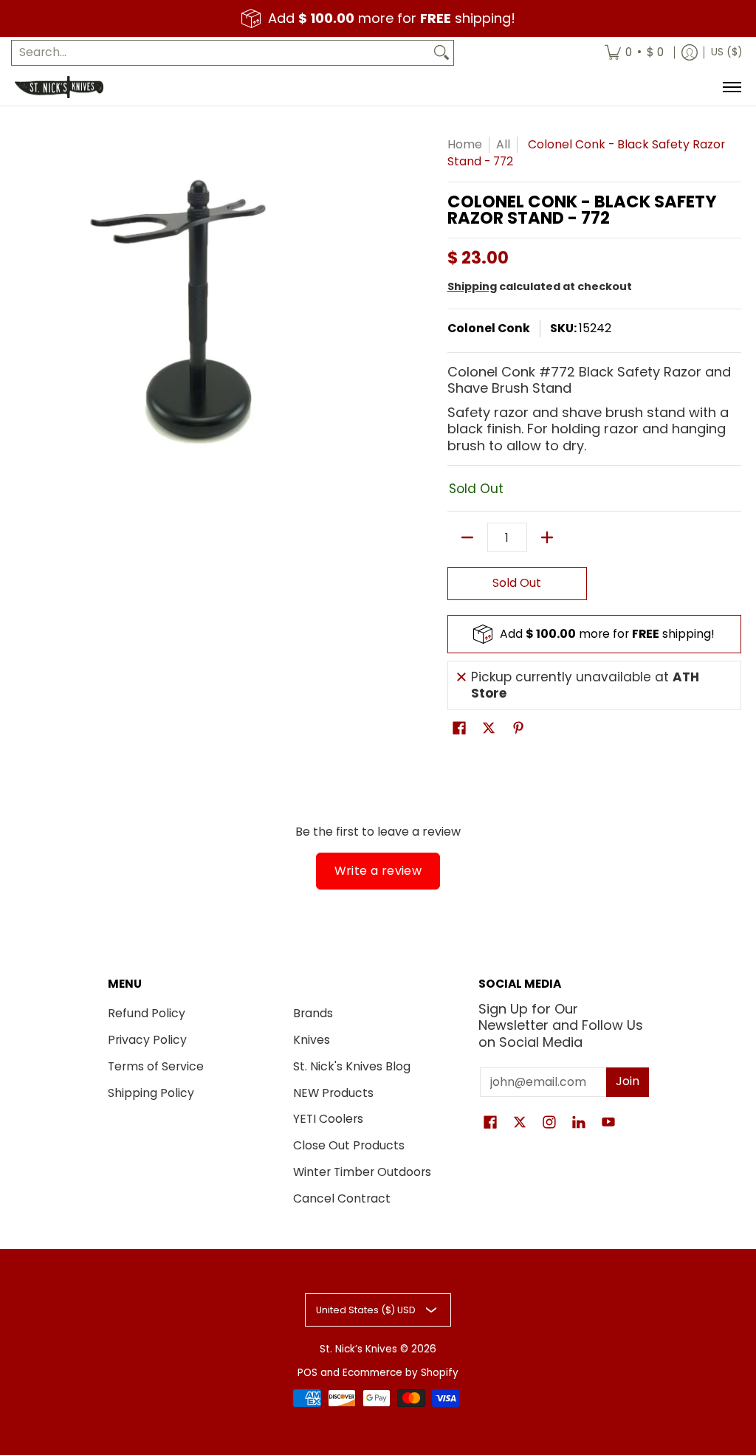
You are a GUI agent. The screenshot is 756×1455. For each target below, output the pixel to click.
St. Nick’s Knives (358, 1349)
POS (307, 1373)
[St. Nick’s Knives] (59, 87)
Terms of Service (156, 1066)
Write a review (378, 870)
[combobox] (221, 53)
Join (627, 1081)
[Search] (441, 53)
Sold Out (516, 582)
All (503, 144)
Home (464, 144)
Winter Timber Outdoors (362, 1171)
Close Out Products (349, 1145)
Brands (313, 1013)
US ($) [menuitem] (726, 52)
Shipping (472, 286)
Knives (311, 1039)
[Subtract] (467, 537)
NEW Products (333, 1092)
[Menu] (731, 87)
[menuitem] (634, 53)
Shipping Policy (151, 1092)
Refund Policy (146, 1013)
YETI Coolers (328, 1118)
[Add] (547, 537)
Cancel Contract (342, 1198)
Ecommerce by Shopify (400, 1373)
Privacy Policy (147, 1039)
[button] (459, 729)
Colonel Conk (488, 328)
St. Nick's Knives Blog (351, 1066)
